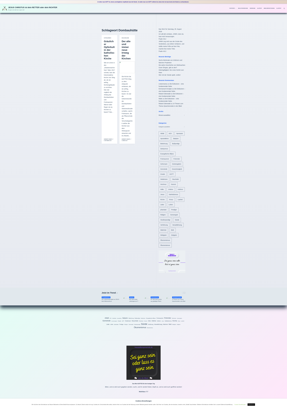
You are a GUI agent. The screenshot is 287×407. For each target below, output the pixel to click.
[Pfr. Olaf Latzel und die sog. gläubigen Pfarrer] (147, 299)
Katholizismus (107, 37)
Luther (171, 204)
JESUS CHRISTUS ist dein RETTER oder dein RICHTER (32, 7)
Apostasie (179, 133)
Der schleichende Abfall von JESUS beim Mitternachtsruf (110, 300)
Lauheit (180, 199)
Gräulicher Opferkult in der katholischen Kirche (109, 50)
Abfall (162, 133)
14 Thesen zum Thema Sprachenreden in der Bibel (178, 300)
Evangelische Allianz (167, 154)
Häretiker (132, 297)
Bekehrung (164, 143)
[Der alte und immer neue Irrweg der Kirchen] (127, 67)
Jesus (162, 194)
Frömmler (176, 159)
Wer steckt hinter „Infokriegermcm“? (133, 300)
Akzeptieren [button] (251, 404)
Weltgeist (163, 235)
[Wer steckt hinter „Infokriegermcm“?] (125, 299)
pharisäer (163, 210)
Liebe (162, 204)
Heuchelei (175, 179)
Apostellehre (164, 138)
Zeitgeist (174, 235)
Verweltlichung (177, 225)
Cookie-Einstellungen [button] (240, 404)
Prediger (174, 210)
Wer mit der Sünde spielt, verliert (169, 75)
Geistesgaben (176, 164)
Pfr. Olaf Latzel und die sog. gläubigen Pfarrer (156, 300)
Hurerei (173, 184)
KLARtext (259, 8)
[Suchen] (284, 8)
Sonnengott (174, 215)
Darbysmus (164, 149)
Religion (163, 215)
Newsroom (252, 8)
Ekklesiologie (125, 37)
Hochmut (163, 184)
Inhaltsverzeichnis (243, 8)
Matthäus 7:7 (143, 391)
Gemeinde (163, 169)
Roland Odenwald (164, 94)
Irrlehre (170, 189)
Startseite (232, 8)
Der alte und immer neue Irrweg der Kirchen (126, 50)
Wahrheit (163, 230)
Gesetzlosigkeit (177, 169)
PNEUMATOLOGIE (177, 297)
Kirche (162, 199)
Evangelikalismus (106, 297)
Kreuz (171, 199)
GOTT (172, 174)
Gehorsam (163, 164)
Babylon (176, 138)
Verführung (164, 225)
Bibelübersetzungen (269, 8)
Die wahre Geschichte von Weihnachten (172, 65)
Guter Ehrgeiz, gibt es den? (168, 67)
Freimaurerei (164, 159)
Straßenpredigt (165, 220)
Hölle (162, 189)
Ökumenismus (165, 240)
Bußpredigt (175, 143)
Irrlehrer (180, 189)
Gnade (162, 174)
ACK (170, 133)
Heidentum (164, 179)
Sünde (177, 220)
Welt (172, 230)
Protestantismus (154, 297)
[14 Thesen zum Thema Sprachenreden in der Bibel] (168, 299)
